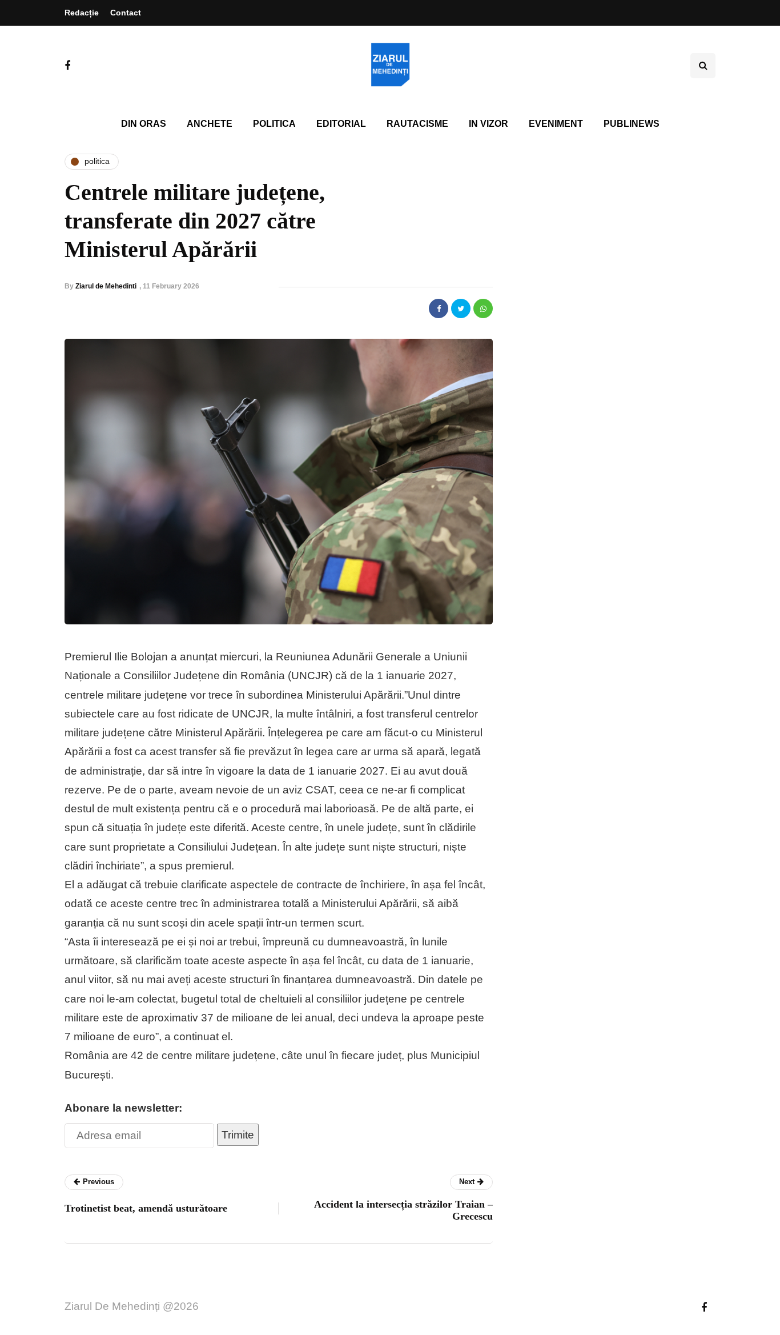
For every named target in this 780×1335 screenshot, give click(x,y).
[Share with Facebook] (438, 308)
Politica (274, 124)
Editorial (341, 124)
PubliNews (632, 124)
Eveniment (556, 124)
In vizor (488, 124)
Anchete (209, 124)
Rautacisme (417, 124)
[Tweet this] (461, 308)
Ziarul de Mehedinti (105, 286)
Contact (125, 12)
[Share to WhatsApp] (483, 308)
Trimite (238, 1135)
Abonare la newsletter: (123, 1108)
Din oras (143, 124)
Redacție (82, 12)
